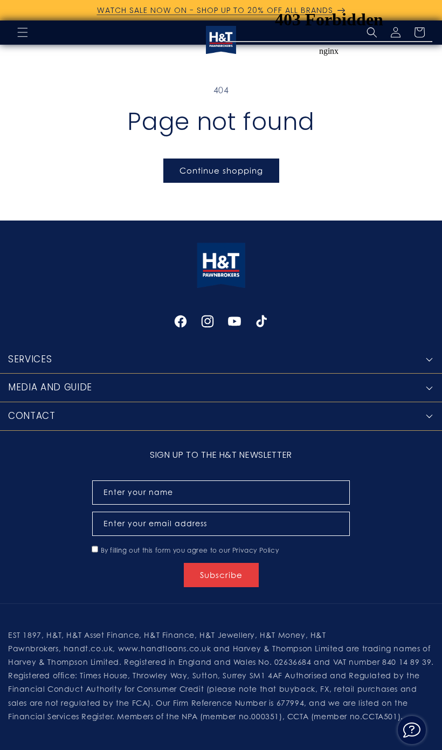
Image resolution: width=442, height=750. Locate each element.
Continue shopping (221, 170)
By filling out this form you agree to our (190, 550)
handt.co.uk (88, 648)
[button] (22, 32)
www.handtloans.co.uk (166, 648)
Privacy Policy (255, 550)
